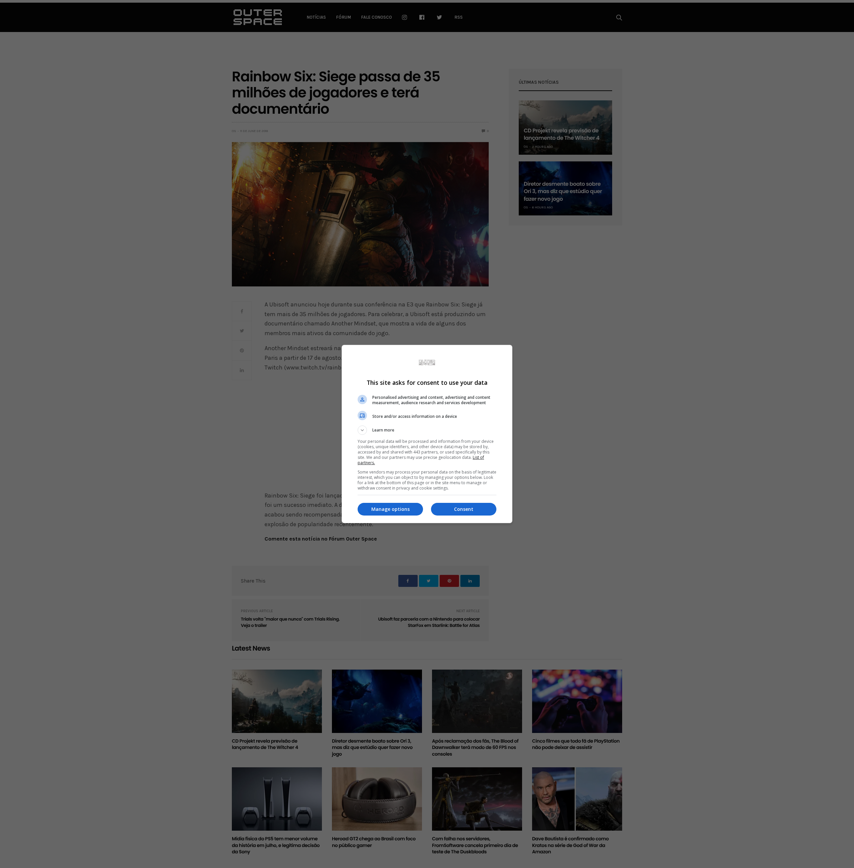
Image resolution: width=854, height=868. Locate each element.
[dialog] (427, 434)
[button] (427, 430)
